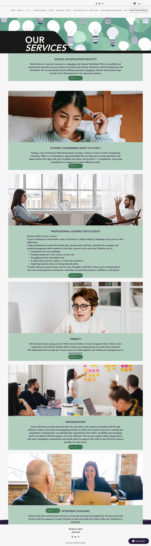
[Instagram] (97, 4)
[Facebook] (103, 4)
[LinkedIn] (100, 4)
